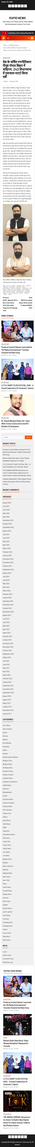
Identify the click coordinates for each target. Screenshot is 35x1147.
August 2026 (7, 503)
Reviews (5, 898)
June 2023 (6, 622)
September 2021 (8, 686)
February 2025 (7, 552)
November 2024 (8, 562)
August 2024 (7, 573)
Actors (5, 732)
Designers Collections (10, 782)
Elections (6, 789)
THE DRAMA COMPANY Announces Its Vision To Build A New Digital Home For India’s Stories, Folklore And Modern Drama (17, 473)
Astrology (6, 747)
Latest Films (7, 845)
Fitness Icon (7, 813)
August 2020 (7, 696)
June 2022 (6, 664)
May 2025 (6, 541)
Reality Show (7, 894)
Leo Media (6, 852)
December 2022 (8, 643)
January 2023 (7, 640)
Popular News (7, 891)
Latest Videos (26, 289)
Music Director (11, 292)
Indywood (6, 831)
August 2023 (7, 615)
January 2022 (7, 682)
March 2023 (7, 633)
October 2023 (7, 608)
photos (5, 293)
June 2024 (6, 580)
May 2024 (6, 584)
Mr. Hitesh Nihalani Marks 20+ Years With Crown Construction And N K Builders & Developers (15, 424)
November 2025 (8, 520)
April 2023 (6, 629)
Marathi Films (7, 859)
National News (7, 873)
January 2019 (7, 707)
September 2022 (8, 654)
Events (5, 796)
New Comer (6, 877)
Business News (8, 771)
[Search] (29, 38)
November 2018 (8, 710)
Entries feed (7, 955)
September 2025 (8, 527)
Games (5, 817)
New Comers (19, 292)
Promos (21, 293)
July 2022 (6, 661)
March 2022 (7, 675)
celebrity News (8, 778)
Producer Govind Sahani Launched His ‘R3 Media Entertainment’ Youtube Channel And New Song (16, 350)
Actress (13, 285)
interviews (10, 289)
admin (6, 81)
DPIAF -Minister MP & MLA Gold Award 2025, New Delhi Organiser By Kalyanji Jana (10, 304)
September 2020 (8, 693)
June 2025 (6, 538)
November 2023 (8, 605)
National (5, 870)
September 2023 (8, 612)
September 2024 (8, 570)
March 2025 (7, 548)
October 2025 (7, 524)
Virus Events (7, 933)
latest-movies (7, 290)
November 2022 (8, 647)
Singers (26, 293)
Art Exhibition (7, 743)
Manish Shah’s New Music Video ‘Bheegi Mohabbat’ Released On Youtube (15, 1043)
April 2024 (6, 587)
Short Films (6, 901)
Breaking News (6, 57)
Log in (5, 952)
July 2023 (6, 619)
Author (5, 750)
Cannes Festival (8, 775)
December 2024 (8, 559)
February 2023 (7, 636)
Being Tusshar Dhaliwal (10, 757)
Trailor (5, 294)
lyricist (13, 290)
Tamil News (6, 915)
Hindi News (6, 824)
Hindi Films (25, 288)
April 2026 (6, 517)
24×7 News (6, 725)
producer (14, 293)
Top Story (6, 919)
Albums (5, 739)
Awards (5, 754)
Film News (12, 287)
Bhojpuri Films (21, 285)
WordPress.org (8, 962)
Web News (6, 936)
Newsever (26, 1142)
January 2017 (7, 714)
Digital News (7, 785)
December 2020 (8, 689)
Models (5, 863)
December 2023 (8, 601)
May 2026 (6, 513)
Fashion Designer (8, 803)
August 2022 (7, 657)
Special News (7, 908)
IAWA (4, 827)
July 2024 (6, 577)
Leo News (6, 855)
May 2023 (6, 626)
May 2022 (6, 668)
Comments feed (8, 959)
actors (8, 285)
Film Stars (18, 287)
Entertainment (7, 792)
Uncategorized (7, 926)
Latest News (17, 289)
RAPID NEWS (17, 18)
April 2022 (6, 671)
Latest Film (6, 841)
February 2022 (7, 678)
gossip (18, 288)
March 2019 (7, 703)
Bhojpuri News (7, 764)
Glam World (6, 820)
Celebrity (28, 285)
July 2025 (6, 534)
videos (10, 294)
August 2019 (7, 700)
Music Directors (8, 866)
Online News (7, 887)
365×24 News (7, 729)
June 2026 (6, 510)
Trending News (8, 922)
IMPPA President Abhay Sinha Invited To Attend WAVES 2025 (25, 303)
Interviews (6, 838)
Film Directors (7, 810)
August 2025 (7, 531)
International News (9, 834)
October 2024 (7, 566)
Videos (5, 929)
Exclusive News (8, 799)
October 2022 (7, 650)
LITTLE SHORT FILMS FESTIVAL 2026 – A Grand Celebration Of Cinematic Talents (15, 1081)
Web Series (6, 940)
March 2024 (7, 591)
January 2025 (7, 555)
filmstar (13, 288)
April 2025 (6, 545)
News (5, 884)
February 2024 (7, 594)
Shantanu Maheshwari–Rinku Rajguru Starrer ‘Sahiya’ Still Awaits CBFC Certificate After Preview (17, 481)
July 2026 (6, 506)
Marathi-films (20, 290)
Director (5, 287)
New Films (27, 292)
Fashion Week (7, 806)
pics (10, 293)
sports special (7, 912)
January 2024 (7, 598)
